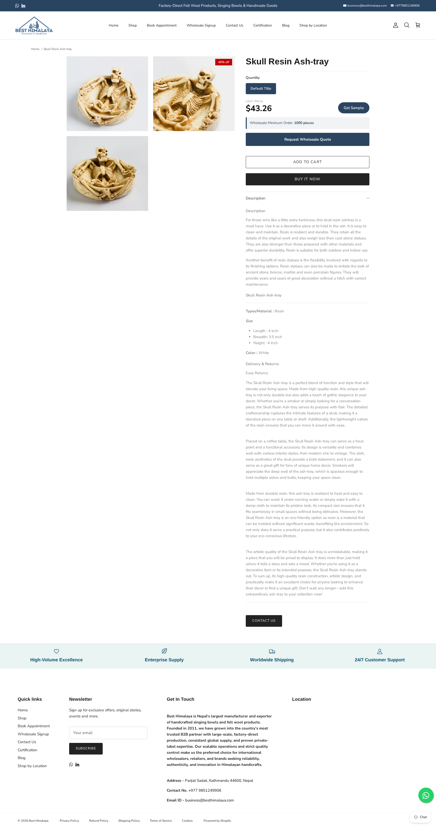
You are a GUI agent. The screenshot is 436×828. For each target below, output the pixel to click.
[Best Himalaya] (34, 25)
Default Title (261, 88)
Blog (285, 25)
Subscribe (86, 748)
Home (113, 25)
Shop (132, 25)
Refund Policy (98, 821)
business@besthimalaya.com (209, 800)
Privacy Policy (69, 821)
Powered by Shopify (217, 821)
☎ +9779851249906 (405, 6)
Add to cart (307, 161)
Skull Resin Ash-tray (58, 49)
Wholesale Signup (201, 25)
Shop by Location (313, 25)
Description (255, 198)
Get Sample (354, 107)
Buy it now (308, 179)
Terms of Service (161, 821)
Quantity (253, 77)
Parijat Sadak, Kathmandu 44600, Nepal (219, 780)
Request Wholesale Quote (307, 139)
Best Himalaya (38, 821)
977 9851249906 (204, 790)
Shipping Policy (129, 821)
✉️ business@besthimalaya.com (365, 6)
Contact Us (234, 25)
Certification (262, 25)
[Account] (395, 25)
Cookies (187, 821)
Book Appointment (162, 25)
